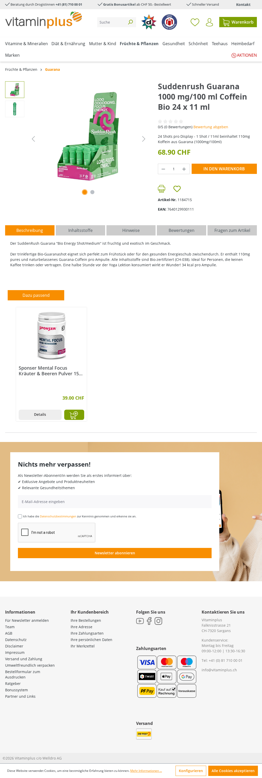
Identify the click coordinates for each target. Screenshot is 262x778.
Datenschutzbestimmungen (58, 516)
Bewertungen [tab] (181, 230)
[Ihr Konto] (209, 22)
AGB (8, 633)
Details (40, 414)
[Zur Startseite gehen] (43, 19)
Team (10, 626)
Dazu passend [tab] (36, 295)
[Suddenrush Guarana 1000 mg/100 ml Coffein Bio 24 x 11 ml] (88, 136)
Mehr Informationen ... (146, 771)
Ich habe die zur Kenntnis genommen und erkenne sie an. (79, 516)
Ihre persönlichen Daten (91, 639)
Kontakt (243, 4)
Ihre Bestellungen (86, 620)
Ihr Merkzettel (83, 646)
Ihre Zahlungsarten (87, 633)
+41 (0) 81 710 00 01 (226, 660)
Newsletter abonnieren (115, 552)
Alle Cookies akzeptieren (233, 770)
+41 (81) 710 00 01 (69, 4)
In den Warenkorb (224, 169)
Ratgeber (13, 683)
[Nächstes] (144, 139)
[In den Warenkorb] (74, 415)
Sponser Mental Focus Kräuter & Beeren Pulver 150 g (50, 370)
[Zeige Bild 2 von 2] (92, 192)
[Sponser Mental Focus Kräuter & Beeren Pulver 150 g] (51, 335)
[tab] (29, 230)
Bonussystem (16, 689)
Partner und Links (20, 696)
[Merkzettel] (195, 22)
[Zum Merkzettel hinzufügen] (177, 189)
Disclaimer (14, 646)
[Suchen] (130, 22)
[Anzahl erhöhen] (184, 169)
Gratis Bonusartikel (119, 4)
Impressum (15, 652)
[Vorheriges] (33, 139)
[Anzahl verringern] (163, 169)
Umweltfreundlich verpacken (30, 665)
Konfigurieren (191, 770)
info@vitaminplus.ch (219, 669)
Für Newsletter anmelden (27, 620)
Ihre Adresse (81, 626)
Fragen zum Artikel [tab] (232, 230)
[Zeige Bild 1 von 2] (85, 192)
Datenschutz (16, 639)
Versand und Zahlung (23, 658)
